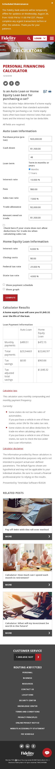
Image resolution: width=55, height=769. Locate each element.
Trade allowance (12, 206)
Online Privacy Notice (27, 723)
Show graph (12, 289)
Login (38, 38)
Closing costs (10, 257)
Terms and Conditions (28, 711)
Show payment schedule (19, 285)
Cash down (9, 147)
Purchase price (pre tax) (13, 138)
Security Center (27, 700)
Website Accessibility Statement (27, 728)
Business (27, 678)
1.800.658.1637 (24, 656)
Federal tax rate (12, 266)
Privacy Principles (27, 717)
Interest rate (10, 179)
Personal (27, 672)
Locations (27, 695)
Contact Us (27, 689)
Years (34, 173)
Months (35, 169)
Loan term (8, 163)
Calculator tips (10, 390)
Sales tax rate (10, 197)
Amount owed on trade (12, 217)
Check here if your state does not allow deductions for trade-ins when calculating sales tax (25, 230)
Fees (5, 188)
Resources (27, 684)
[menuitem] (27, 672)
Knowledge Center (27, 706)
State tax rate (11, 275)
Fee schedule (27, 734)
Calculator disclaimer (13, 448)
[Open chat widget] (47, 752)
